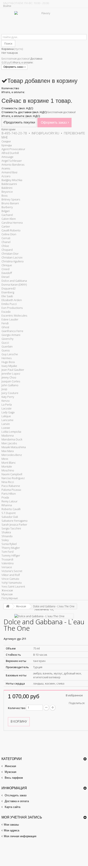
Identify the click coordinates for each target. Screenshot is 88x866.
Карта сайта (12, 807)
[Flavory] (44, 22)
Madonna (7, 435)
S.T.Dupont (8, 513)
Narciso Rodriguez (13, 478)
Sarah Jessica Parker (14, 524)
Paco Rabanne (10, 486)
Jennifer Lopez (10, 373)
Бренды (6, 145)
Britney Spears (10, 199)
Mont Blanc (8, 463)
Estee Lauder (9, 319)
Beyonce (7, 192)
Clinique (6, 265)
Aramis (5, 168)
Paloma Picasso (11, 490)
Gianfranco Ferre (12, 331)
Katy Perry (7, 397)
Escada (5, 312)
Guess (5, 350)
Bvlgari (5, 211)
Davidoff (6, 273)
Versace (6, 567)
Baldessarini (9, 184)
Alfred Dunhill (10, 153)
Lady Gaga (8, 412)
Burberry (7, 207)
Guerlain (7, 346)
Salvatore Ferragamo (14, 521)
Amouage (7, 157)
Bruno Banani (10, 203)
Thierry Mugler (10, 548)
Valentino (7, 563)
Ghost (5, 327)
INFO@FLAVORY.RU (45, 133)
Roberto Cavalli (11, 509)
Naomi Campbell (11, 474)
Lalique (6, 416)
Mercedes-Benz (11, 455)
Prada (5, 497)
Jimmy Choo (8, 377)
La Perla (6, 404)
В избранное (74, 695)
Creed (5, 269)
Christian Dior (10, 253)
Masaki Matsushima (13, 447)
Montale (6, 466)
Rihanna (6, 505)
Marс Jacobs (9, 443)
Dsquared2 (8, 288)
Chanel (5, 242)
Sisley (5, 540)
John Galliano (9, 385)
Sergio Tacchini (11, 528)
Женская (7, 590)
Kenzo (5, 401)
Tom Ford (7, 552)
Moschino (7, 470)
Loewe (5, 428)
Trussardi (7, 559)
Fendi (5, 323)
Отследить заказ (15, 795)
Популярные (9, 598)
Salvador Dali (9, 517)
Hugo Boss (8, 362)
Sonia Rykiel (9, 544)
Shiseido (7, 536)
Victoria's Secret (11, 571)
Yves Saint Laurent (13, 586)
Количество (16, 708)
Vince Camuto (10, 579)
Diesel (5, 277)
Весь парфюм (13, 777)
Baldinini (6, 188)
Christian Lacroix (11, 257)
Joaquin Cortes (10, 381)
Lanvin (5, 424)
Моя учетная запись (21, 817)
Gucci (5, 343)
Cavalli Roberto (11, 230)
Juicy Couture (9, 393)
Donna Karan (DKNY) (14, 284)
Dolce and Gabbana (14, 281)
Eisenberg (7, 292)
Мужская (7, 594)
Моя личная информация (20, 836)
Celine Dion (8, 234)
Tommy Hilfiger (10, 555)
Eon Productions (12, 308)
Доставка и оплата (16, 801)
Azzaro (5, 176)
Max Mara (7, 451)
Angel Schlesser (11, 161)
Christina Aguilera (12, 261)
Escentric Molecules (14, 315)
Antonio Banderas (12, 164)
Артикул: (10, 639)
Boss (4, 195)
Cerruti (5, 238)
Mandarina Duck (11, 439)
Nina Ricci (7, 482)
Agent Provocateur (13, 149)
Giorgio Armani (10, 335)
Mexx (4, 459)
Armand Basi (9, 172)
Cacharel (7, 215)
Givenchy (7, 339)
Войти (7, 6)
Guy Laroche (9, 354)
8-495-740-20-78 (14, 133)
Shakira (6, 532)
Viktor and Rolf (10, 575)
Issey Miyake (9, 366)
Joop (4, 389)
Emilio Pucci (9, 304)
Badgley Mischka (11, 180)
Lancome (7, 420)
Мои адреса (11, 830)
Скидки (6, 141)
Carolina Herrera (12, 223)
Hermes (6, 358)
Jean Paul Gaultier (12, 370)
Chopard (7, 250)
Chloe (5, 246)
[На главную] (8, 606)
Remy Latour (9, 501)
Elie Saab (7, 296)
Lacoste (6, 408)
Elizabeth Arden (11, 300)
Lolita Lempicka (11, 432)
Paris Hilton (8, 493)
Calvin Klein (8, 219)
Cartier (5, 226)
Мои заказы (11, 824)
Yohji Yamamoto (11, 583)
